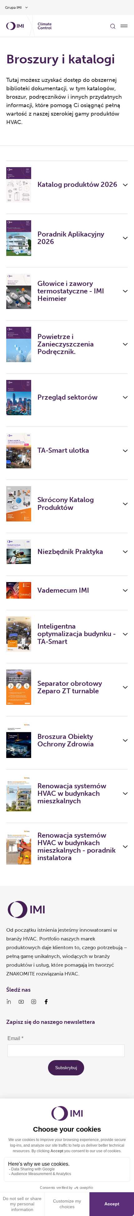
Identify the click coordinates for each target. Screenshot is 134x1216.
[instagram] (33, 1001)
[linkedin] (8, 1001)
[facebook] (46, 1001)
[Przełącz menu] (124, 26)
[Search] (112, 26)
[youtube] (21, 1001)
